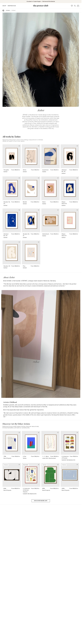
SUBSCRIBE (60, 327)
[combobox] (60, 321)
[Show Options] (73, 321)
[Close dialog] (77, 277)
